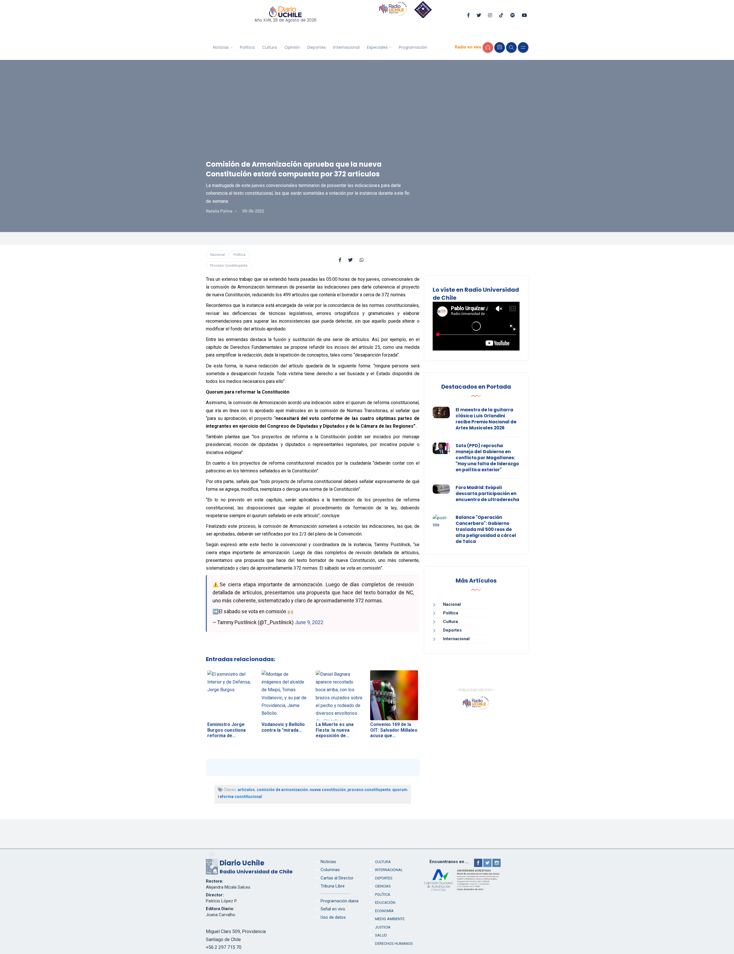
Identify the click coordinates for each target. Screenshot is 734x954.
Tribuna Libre (333, 886)
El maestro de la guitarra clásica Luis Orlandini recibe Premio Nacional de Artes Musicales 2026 (486, 419)
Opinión (292, 47)
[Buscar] (511, 47)
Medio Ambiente (390, 919)
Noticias (221, 47)
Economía (384, 911)
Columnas (330, 869)
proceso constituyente (369, 789)
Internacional (346, 47)
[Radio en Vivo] (488, 47)
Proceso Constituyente (228, 265)
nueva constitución (328, 789)
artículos (246, 789)
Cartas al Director (337, 878)
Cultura (269, 47)
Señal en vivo (333, 909)
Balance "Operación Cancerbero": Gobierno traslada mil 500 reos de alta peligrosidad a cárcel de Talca (486, 529)
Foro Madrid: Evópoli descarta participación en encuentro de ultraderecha (487, 493)
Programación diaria (339, 901)
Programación (413, 47)
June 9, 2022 (309, 622)
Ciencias (383, 886)
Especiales (377, 47)
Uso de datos (333, 917)
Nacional (217, 254)
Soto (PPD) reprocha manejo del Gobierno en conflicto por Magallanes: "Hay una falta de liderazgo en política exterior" (487, 458)
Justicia (383, 927)
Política (247, 47)
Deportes (316, 47)
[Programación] (499, 47)
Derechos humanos (394, 943)
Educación (385, 902)
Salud (381, 935)
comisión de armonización (282, 789)
